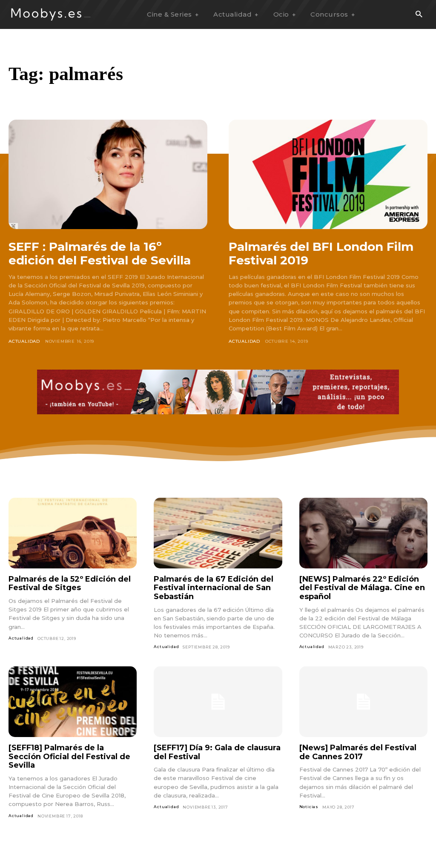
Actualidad (24, 341)
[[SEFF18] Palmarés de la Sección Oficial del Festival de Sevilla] (73, 701)
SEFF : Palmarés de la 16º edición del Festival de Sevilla (100, 253)
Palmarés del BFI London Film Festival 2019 (321, 253)
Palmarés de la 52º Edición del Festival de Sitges (70, 583)
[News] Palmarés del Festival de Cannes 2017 (357, 752)
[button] (418, 14)
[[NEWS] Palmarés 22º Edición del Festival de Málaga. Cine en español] (363, 533)
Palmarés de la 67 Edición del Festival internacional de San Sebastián (213, 587)
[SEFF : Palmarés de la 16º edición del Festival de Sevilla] (108, 174)
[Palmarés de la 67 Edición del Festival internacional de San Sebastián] (218, 533)
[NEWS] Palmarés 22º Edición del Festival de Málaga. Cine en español (362, 587)
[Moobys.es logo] (51, 14)
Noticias (308, 806)
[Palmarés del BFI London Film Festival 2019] (328, 174)
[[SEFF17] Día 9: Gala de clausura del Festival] (218, 701)
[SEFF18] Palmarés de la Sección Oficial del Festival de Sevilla (69, 756)
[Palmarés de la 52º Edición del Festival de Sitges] (73, 533)
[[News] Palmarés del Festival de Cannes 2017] (363, 701)
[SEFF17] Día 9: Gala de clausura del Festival (217, 752)
